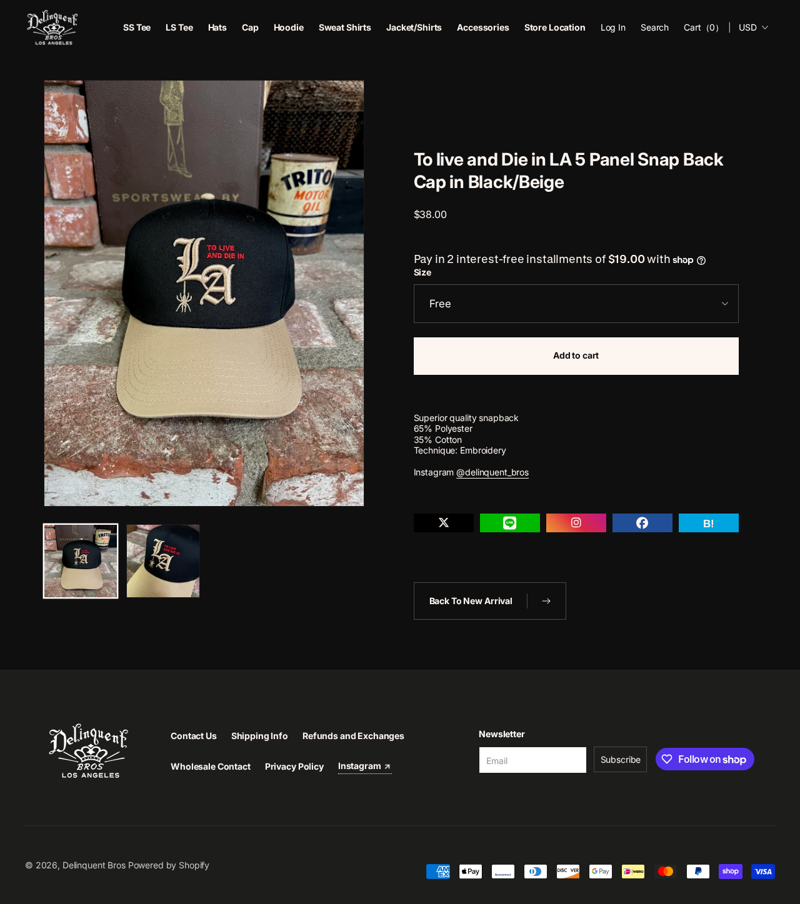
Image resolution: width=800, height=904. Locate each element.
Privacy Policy (294, 766)
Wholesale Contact (211, 766)
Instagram (360, 765)
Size (422, 272)
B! (708, 524)
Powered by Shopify (168, 865)
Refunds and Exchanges (353, 735)
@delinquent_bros (492, 472)
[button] (654, 27)
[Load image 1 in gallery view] (81, 561)
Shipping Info (259, 735)
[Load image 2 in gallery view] (163, 561)
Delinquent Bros (94, 865)
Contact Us (194, 735)
